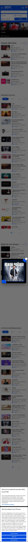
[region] (14, 514)
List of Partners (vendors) (8, 504)
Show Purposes (14, 540)
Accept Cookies (14, 533)
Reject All (14, 536)
